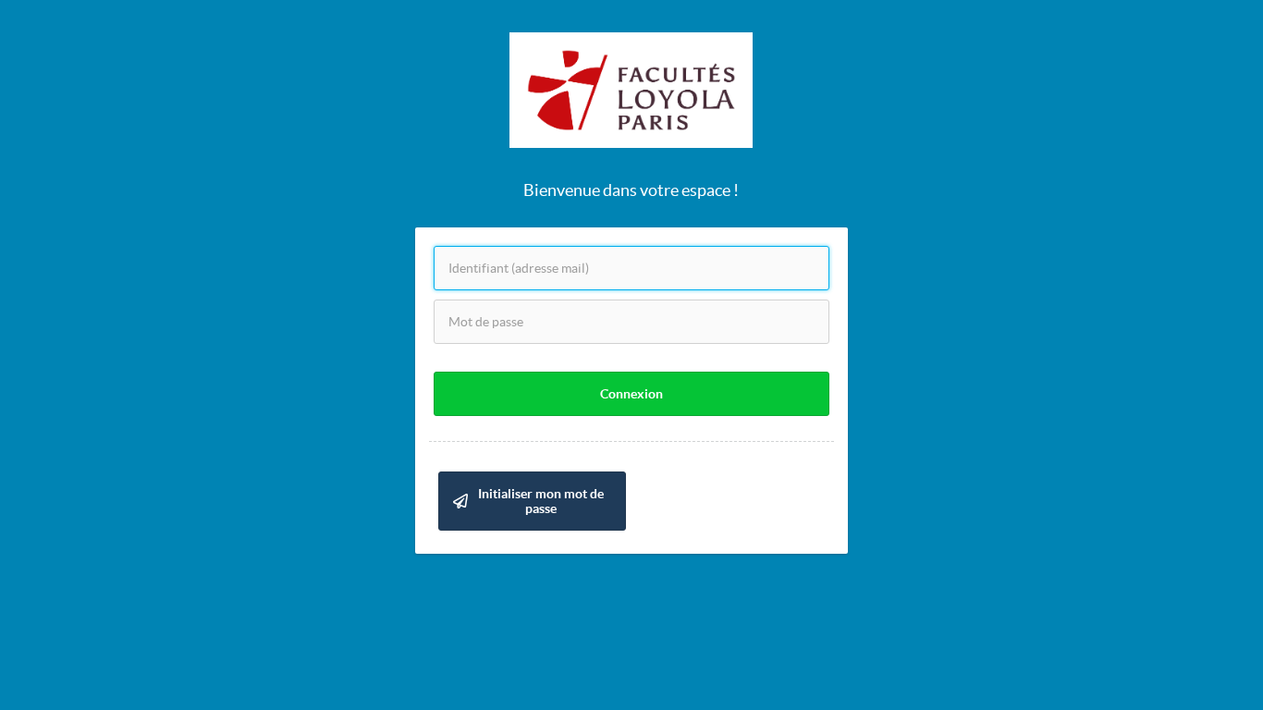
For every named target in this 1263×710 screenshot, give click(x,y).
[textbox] (632, 268)
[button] (632, 394)
